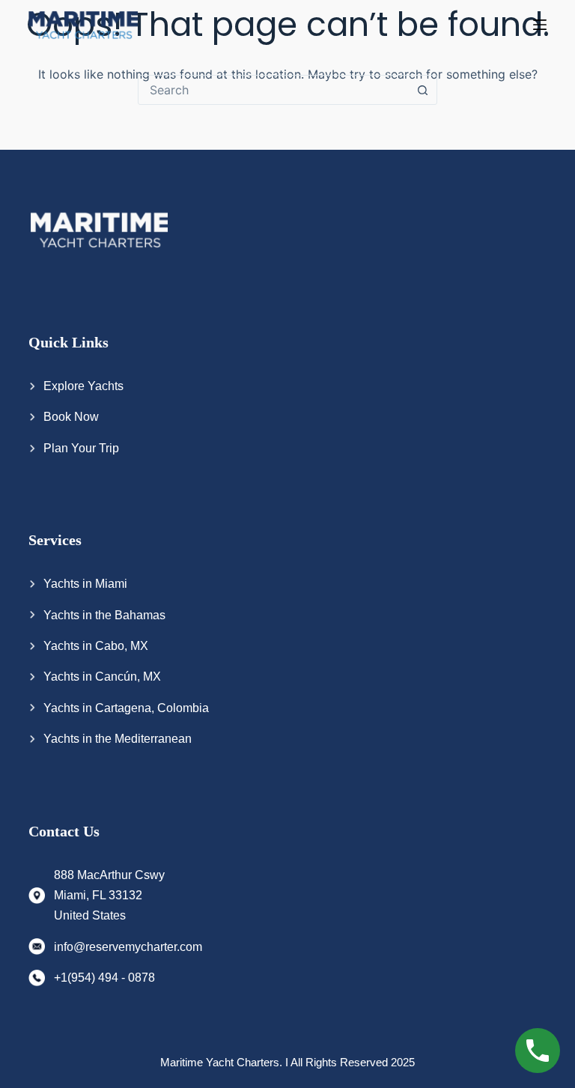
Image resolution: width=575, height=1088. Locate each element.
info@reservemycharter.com (128, 946)
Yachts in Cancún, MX (102, 676)
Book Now (71, 416)
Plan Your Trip (81, 448)
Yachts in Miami (85, 583)
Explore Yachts (83, 386)
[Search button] (422, 90)
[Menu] (540, 24)
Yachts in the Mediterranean (117, 738)
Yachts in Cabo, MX (95, 645)
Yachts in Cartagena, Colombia (126, 708)
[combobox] (273, 90)
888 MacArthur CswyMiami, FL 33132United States (109, 896)
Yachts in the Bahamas (104, 615)
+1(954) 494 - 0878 (104, 977)
